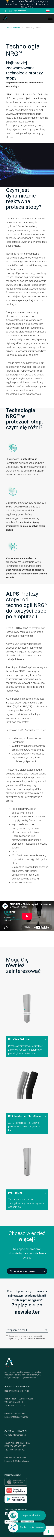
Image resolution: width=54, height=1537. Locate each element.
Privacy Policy (11, 1522)
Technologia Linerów (31, 1527)
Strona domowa (13, 28)
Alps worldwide (31, 1515)
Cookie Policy (27, 1522)
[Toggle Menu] (50, 18)
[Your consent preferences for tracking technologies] (49, 1532)
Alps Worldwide (20, 11)
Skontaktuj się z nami (22, 1271)
